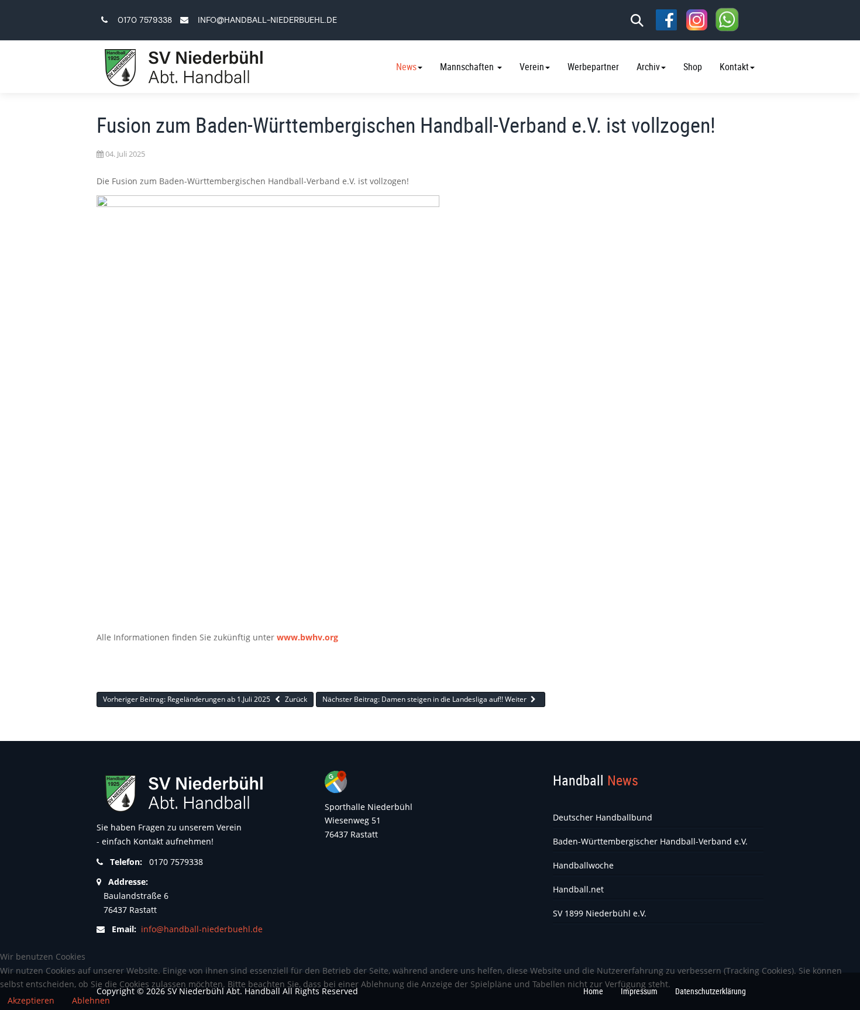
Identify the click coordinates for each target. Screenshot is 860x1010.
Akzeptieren (31, 1000)
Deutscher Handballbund (602, 817)
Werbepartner (593, 66)
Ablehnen (91, 1000)
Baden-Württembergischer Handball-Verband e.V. (650, 841)
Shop (692, 66)
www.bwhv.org (307, 637)
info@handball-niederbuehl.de (267, 20)
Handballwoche (583, 865)
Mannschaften (468, 66)
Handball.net (578, 889)
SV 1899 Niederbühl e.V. (599, 913)
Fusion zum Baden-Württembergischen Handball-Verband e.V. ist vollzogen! (406, 125)
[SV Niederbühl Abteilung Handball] (182, 67)
